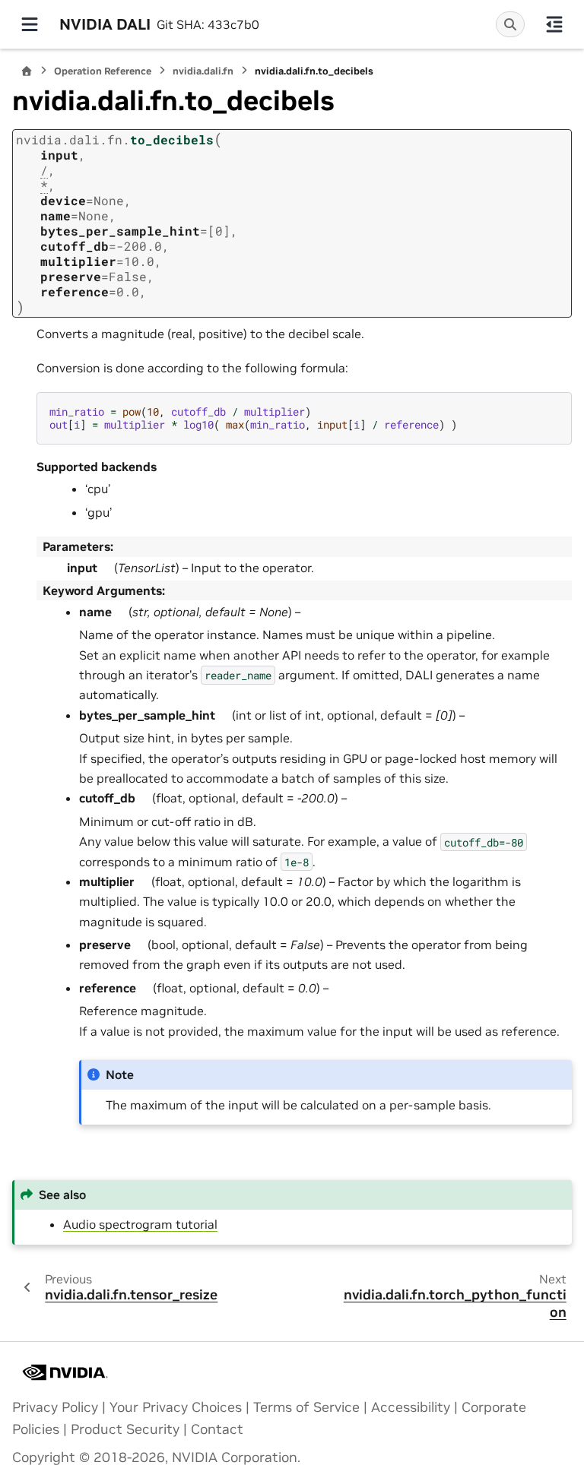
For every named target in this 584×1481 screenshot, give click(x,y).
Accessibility (410, 1407)
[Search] (510, 24)
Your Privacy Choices (176, 1407)
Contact (217, 1429)
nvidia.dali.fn (203, 71)
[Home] (27, 71)
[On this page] (554, 24)
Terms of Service (306, 1407)
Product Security (125, 1429)
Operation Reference (102, 71)
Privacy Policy (55, 1407)
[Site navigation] (29, 24)
